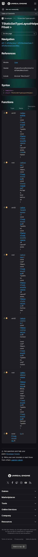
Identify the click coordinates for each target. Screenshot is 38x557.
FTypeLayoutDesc (22, 124)
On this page (7, 33)
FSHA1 (22, 152)
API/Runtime (11, 43)
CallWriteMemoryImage (23, 375)
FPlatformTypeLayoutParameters (23, 140)
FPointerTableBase (22, 186)
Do (21, 434)
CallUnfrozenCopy (22, 321)
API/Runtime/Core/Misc (10, 46)
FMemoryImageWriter (23, 384)
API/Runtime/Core (25, 43)
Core (16, 62)
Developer (8, 18)
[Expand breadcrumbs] (14, 18)
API (3, 43)
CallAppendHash (22, 115)
